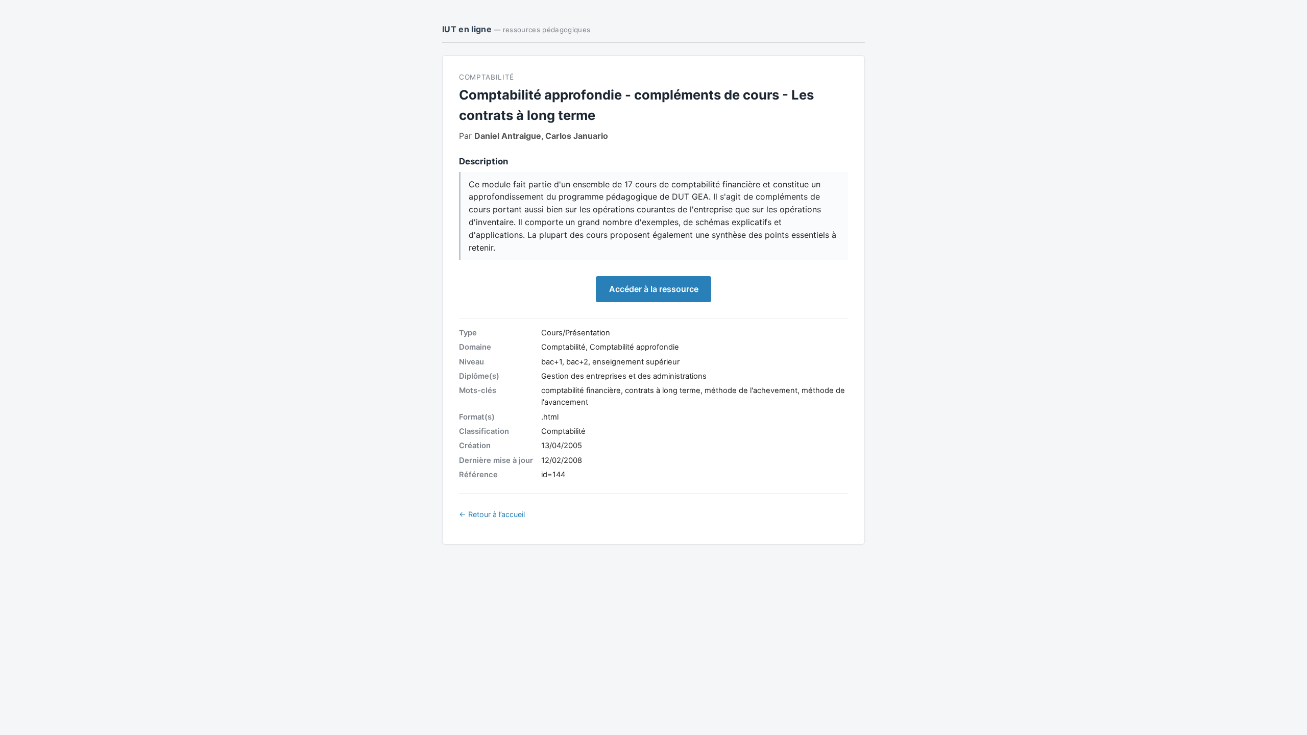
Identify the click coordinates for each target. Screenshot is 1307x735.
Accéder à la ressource (653, 289)
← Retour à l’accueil (492, 514)
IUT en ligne (516, 29)
